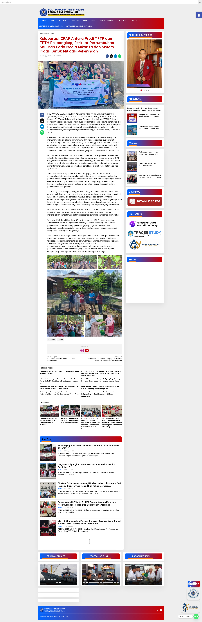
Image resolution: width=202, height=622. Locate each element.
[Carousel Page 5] (95, 582)
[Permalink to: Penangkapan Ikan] (58, 574)
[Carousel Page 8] (104, 582)
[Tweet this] (111, 56)
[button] (199, 15)
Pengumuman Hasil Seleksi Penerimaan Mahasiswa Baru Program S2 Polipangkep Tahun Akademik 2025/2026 (143, 109)
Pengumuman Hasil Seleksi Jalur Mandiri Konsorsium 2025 (149, 116)
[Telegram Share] (115, 56)
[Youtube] (87, 350)
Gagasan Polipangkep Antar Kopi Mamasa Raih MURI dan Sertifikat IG (70, 420)
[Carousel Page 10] (109, 582)
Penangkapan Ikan (49, 579)
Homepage (44, 33)
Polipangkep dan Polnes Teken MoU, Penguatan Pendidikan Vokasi (148, 153)
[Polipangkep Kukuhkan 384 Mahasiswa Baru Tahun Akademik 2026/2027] (100, 456)
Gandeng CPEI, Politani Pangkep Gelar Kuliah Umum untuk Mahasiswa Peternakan (105, 359)
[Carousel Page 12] (115, 582)
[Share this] (107, 56)
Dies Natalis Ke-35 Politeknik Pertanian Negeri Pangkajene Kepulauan (150, 176)
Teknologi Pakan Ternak (95, 579)
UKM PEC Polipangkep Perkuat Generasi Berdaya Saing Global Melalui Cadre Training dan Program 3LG (59, 381)
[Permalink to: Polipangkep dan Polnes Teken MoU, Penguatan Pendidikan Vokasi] (132, 156)
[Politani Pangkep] (64, 12)
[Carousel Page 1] (57, 582)
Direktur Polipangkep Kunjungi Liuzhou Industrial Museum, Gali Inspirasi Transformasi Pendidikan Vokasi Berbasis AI (101, 373)
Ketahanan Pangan (135, 579)
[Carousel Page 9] (106, 582)
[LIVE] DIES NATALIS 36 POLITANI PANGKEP (147, 165)
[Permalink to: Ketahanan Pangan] (143, 574)
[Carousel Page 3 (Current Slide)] (90, 582)
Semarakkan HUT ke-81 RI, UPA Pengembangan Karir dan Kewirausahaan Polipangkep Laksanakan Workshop (112, 422)
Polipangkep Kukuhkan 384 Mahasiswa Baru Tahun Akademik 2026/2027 (49, 421)
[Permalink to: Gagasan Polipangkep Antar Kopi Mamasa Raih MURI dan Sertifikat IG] (70, 411)
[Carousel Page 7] (101, 582)
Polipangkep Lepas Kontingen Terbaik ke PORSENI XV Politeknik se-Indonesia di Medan (59, 387)
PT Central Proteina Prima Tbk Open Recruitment (61, 359)
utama (60, 340)
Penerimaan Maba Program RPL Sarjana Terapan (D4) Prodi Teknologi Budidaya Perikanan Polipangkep (149, 127)
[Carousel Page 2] (87, 582)
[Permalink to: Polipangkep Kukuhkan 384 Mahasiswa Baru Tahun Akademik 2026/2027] (49, 411)
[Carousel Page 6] (98, 582)
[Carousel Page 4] (92, 582)
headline (52, 340)
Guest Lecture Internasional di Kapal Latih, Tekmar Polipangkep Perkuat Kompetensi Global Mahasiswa (101, 394)
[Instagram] (82, 350)
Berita (52, 33)
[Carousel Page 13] (118, 582)
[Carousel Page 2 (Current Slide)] (60, 582)
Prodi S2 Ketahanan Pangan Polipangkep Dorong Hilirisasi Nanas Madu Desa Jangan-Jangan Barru (100, 380)
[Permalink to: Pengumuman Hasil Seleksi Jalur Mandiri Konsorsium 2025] (132, 118)
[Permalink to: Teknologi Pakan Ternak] (101, 574)
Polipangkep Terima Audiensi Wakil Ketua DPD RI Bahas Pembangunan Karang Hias (100, 387)
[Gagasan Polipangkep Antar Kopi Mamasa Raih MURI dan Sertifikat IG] (76, 475)
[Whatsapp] (119, 56)
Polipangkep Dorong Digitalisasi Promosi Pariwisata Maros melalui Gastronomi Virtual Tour (59, 393)
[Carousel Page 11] (112, 582)
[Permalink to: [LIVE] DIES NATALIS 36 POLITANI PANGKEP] (132, 167)
